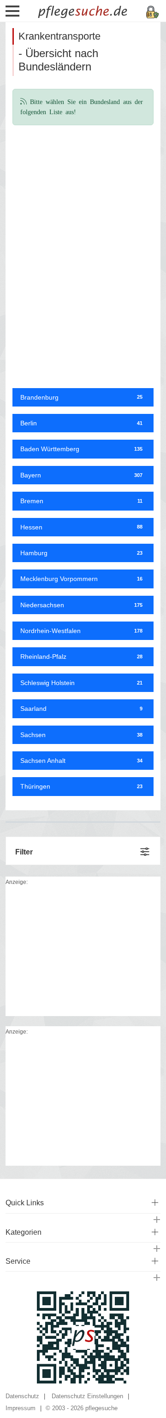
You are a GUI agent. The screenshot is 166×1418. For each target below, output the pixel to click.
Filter (24, 852)
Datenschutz (22, 1396)
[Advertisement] (83, 191)
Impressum (21, 1408)
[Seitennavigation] (12, 14)
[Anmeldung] (152, 11)
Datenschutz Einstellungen (87, 1396)
